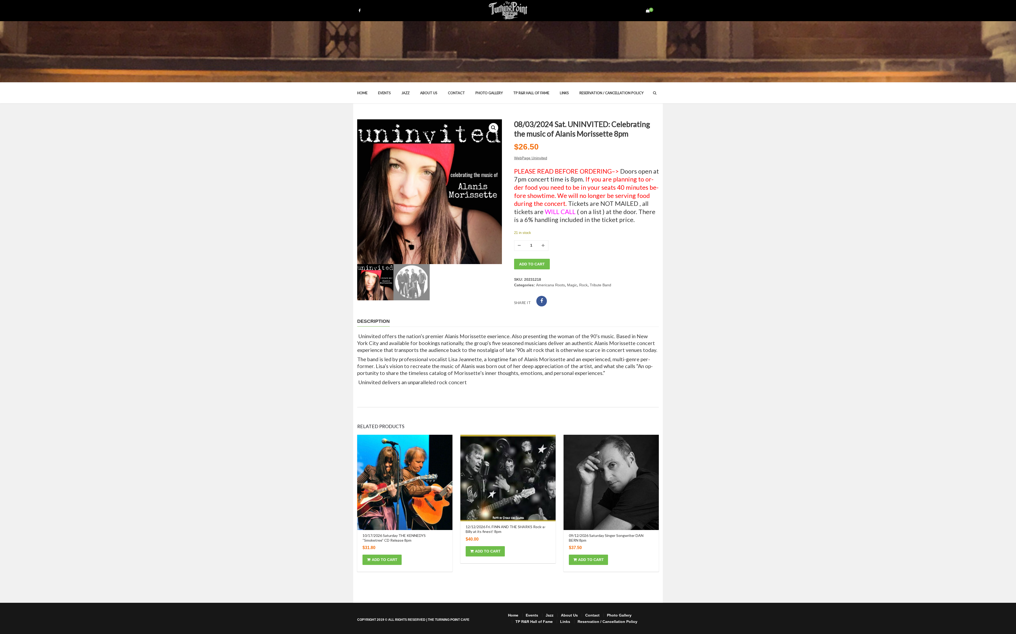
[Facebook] (541, 301)
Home (362, 93)
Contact (456, 93)
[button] (493, 128)
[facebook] (360, 10)
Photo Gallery (489, 93)
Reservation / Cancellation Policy (611, 93)
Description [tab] (373, 321)
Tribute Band (600, 285)
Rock (583, 285)
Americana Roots (550, 285)
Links (564, 93)
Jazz (405, 93)
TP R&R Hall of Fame (531, 93)
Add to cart (532, 264)
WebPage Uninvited (530, 158)
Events (384, 93)
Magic (572, 285)
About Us (428, 93)
